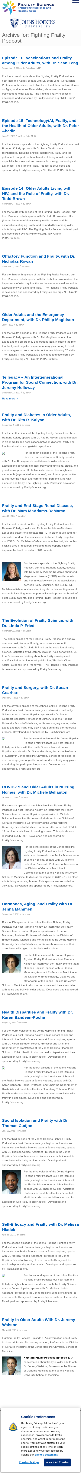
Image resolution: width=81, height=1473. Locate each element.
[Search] (65, 7)
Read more (8, 398)
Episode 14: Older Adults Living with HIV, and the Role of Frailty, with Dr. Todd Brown (37, 193)
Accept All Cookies (57, 1462)
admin (28, 204)
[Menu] (74, 7)
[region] (40, 1440)
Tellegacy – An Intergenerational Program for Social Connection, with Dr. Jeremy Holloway (40, 382)
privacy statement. (46, 1454)
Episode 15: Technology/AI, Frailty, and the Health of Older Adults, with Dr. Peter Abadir (40, 125)
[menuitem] (65, 7)
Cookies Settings (29, 1462)
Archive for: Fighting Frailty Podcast (33, 38)
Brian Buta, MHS (33, 68)
